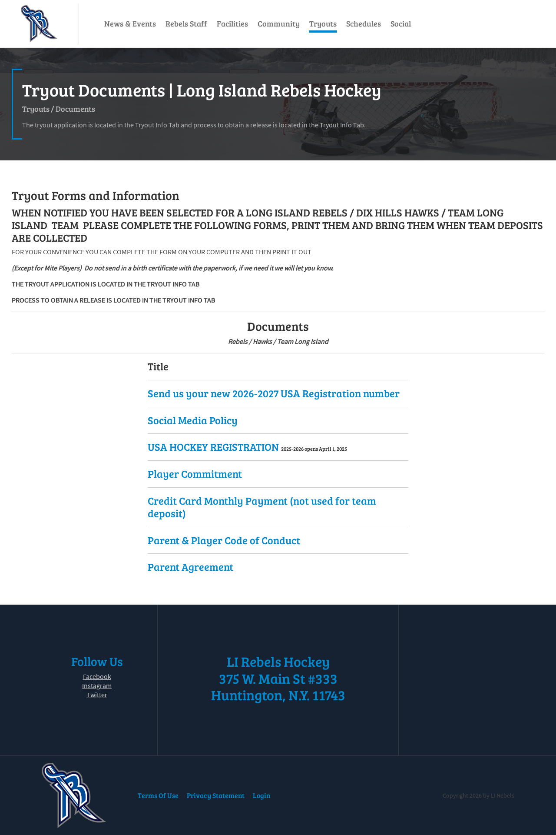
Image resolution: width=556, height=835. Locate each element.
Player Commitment (195, 473)
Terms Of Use (158, 795)
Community (279, 23)
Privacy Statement (216, 795)
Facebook (97, 676)
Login (262, 795)
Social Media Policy (193, 420)
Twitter (97, 694)
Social (401, 23)
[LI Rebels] (39, 23)
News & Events (130, 23)
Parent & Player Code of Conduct (224, 540)
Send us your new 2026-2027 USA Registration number (274, 393)
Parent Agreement (190, 566)
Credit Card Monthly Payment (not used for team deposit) (262, 506)
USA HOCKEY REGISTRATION (214, 446)
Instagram (97, 685)
